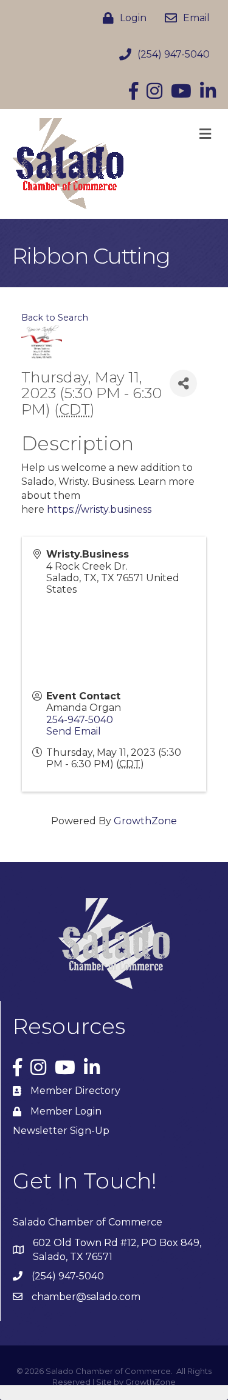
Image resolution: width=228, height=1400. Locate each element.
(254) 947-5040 (68, 1276)
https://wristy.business (99, 509)
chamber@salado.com (86, 1296)
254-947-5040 (79, 719)
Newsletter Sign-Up (61, 1130)
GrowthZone (145, 821)
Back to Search (54, 317)
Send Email (73, 731)
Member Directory (75, 1090)
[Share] (183, 383)
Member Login (66, 1111)
